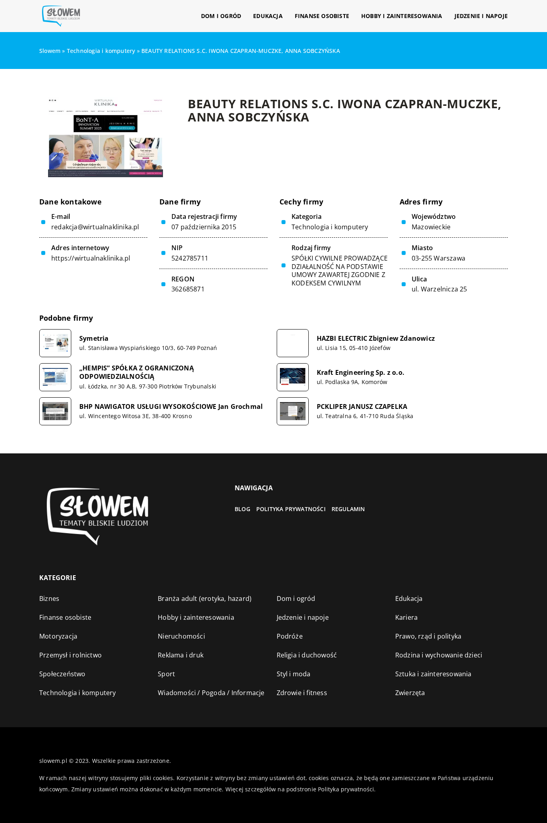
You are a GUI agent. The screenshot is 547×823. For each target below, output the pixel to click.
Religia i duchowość (307, 655)
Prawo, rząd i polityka (428, 636)
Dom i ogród (221, 16)
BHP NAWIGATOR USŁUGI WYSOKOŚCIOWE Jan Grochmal (171, 406)
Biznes (49, 598)
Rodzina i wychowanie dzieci (438, 655)
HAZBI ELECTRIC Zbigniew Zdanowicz (376, 338)
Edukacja (268, 16)
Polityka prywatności (291, 509)
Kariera (406, 617)
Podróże (290, 636)
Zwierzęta (410, 692)
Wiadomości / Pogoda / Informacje (211, 692)
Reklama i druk (180, 655)
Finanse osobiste (322, 16)
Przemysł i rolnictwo (70, 655)
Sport (166, 673)
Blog (242, 509)
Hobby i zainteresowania (401, 16)
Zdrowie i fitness (302, 692)
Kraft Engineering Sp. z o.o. (361, 372)
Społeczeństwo (62, 673)
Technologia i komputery (330, 226)
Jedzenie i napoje (481, 16)
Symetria (94, 338)
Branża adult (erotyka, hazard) (204, 598)
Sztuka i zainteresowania (433, 673)
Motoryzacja (58, 636)
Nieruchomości (181, 636)
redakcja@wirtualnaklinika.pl (95, 227)
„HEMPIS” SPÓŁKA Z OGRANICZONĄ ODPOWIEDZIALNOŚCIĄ (136, 372)
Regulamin (348, 509)
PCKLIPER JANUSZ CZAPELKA (362, 406)
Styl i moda (294, 673)
